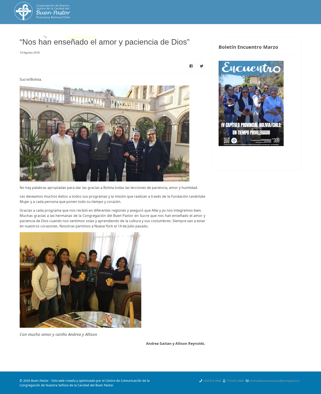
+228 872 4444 (212, 381)
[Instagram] (307, 33)
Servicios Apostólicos (172, 37)
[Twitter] (283, 33)
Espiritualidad (112, 37)
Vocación (139, 37)
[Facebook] (275, 33)
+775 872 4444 (235, 381)
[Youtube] (299, 33)
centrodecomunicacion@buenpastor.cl (274, 381)
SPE (201, 37)
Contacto (219, 37)
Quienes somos (79, 37)
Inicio (54, 37)
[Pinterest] (291, 33)
